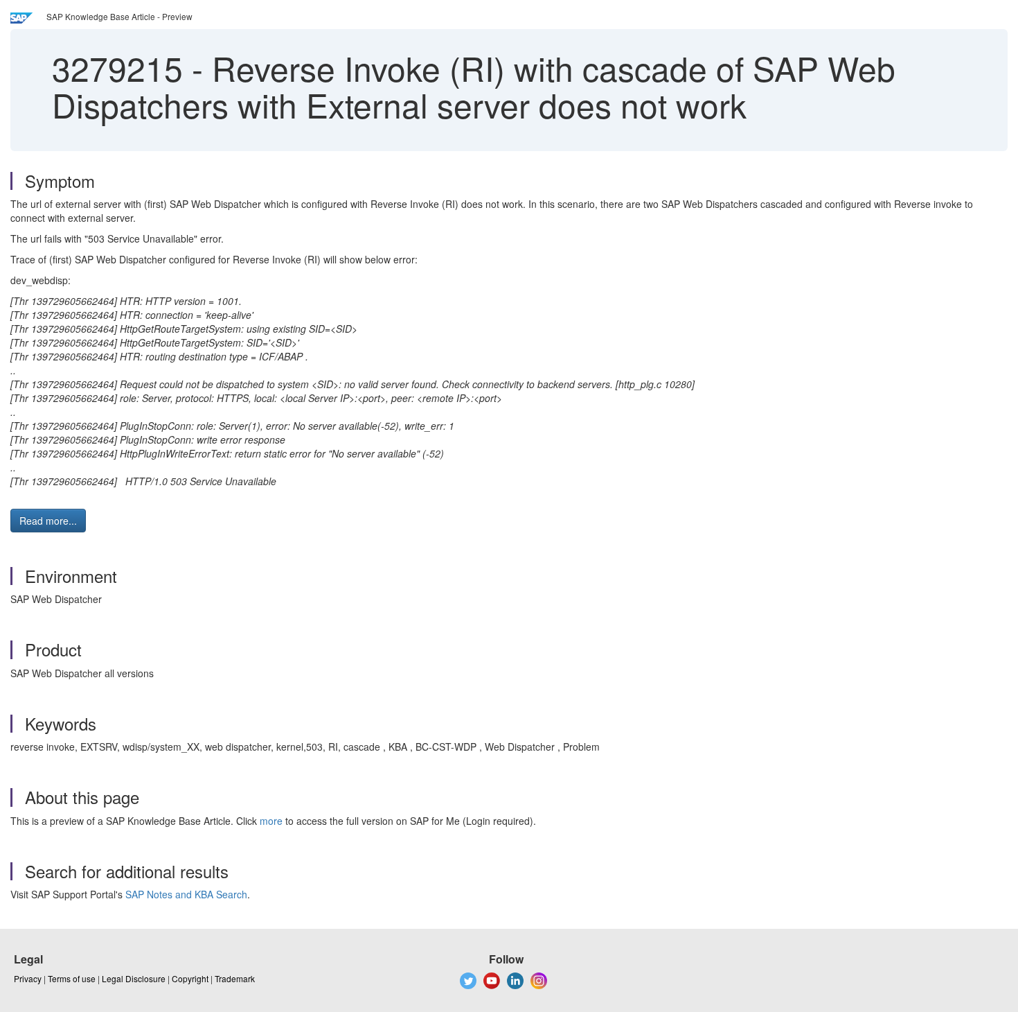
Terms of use (72, 978)
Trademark (235, 978)
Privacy (28, 978)
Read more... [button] (48, 520)
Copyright (190, 978)
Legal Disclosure (134, 978)
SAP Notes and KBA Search (186, 894)
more (271, 821)
